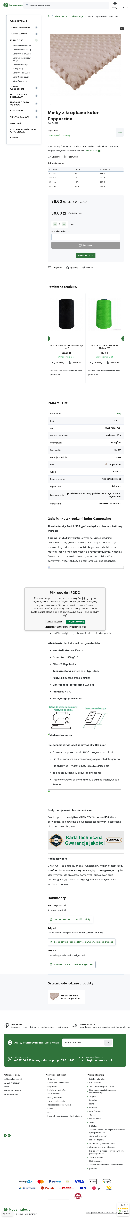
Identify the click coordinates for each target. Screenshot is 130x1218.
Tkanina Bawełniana (20, 27)
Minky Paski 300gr (20, 64)
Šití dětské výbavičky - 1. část (102, 1143)
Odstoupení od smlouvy (58, 1082)
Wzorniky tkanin (18, 21)
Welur (91, 1122)
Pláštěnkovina (95, 1161)
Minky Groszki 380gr (21, 73)
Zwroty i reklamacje (56, 1101)
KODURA (92, 1126)
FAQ (49, 1112)
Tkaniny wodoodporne (17, 87)
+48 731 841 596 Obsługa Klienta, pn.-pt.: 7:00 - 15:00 (44, 1060)
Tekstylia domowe (19, 117)
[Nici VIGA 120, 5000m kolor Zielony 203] (104, 314)
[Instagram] (9, 1135)
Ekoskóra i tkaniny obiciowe (19, 103)
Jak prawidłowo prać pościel (101, 1086)
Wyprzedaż (15, 123)
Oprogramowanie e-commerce (100, 1212)
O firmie (51, 1079)
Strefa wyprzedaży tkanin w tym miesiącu (23, 130)
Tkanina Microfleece (22, 45)
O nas (50, 1108)
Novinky (14, 137)
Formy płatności (54, 1097)
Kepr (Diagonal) (96, 1111)
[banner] (11, 5)
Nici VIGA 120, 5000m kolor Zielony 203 (104, 346)
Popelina (93, 1100)
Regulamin (52, 1086)
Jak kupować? (53, 1093)
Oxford (92, 1115)
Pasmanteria (16, 110)
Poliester (93, 1107)
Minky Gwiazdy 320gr (22, 54)
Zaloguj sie (108, 1043)
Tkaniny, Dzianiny (18, 34)
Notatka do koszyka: (61, 231)
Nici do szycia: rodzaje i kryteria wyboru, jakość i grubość (106, 1152)
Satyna (92, 1096)
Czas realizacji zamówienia (59, 1105)
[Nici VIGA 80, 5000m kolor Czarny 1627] (66, 314)
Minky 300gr (77, 16)
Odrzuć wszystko (54, 622)
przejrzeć (93, 1168)
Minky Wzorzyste (20, 81)
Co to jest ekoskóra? (98, 1136)
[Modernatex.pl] (49, 16)
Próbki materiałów (97, 1079)
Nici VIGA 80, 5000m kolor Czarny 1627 (66, 346)
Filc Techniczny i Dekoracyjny (18, 95)
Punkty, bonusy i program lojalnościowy (64, 1116)
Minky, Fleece (60, 16)
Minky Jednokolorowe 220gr (22, 59)
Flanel (91, 1104)
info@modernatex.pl (98, 1060)
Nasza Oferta (95, 1082)
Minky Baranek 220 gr (22, 49)
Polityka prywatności (56, 1090)
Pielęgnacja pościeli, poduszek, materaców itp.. (102, 1091)
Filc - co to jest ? (96, 1140)
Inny (120, 132)
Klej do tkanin (95, 1118)
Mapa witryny (31, 1214)
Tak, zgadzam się (76, 622)
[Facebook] (5, 1135)
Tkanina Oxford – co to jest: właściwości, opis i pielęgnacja (107, 1131)
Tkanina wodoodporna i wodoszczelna (106, 1164)
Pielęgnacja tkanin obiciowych (102, 1147)
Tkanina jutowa (96, 1157)
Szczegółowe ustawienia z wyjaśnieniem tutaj (65, 627)
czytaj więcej (91, 150)
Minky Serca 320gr (21, 77)
